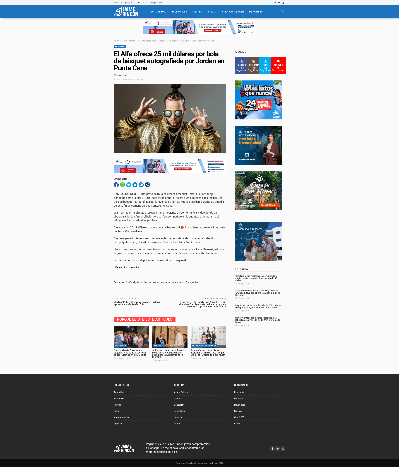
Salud (116, 411)
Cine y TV (239, 417)
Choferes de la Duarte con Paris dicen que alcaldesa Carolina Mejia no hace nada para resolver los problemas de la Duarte (202, 304)
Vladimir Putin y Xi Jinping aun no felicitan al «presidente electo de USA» (137, 303)
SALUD (212, 11)
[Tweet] (128, 184)
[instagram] (283, 2)
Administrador (122, 75)
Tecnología (179, 411)
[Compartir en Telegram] (134, 184)
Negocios (238, 398)
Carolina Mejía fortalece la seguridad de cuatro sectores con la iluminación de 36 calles (130, 352)
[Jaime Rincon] (127, 448)
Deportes (256, 11)
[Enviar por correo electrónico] (141, 184)
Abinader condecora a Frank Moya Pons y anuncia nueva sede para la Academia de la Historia (167, 354)
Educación (179, 405)
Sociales (238, 411)
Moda (177, 423)
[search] (282, 11)
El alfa (128, 282)
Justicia (178, 417)
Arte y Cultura (181, 392)
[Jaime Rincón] (129, 11)
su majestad (177, 282)
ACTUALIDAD (158, 11)
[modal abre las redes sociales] (147, 184)
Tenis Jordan (192, 282)
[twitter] (279, 2)
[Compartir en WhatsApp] (122, 184)
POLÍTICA (197, 11)
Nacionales (120, 46)
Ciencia (177, 398)
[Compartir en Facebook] (116, 184)
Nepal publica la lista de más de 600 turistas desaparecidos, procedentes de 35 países (258, 306)
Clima (237, 423)
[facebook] (275, 2)
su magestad (163, 282)
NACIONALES (179, 11)
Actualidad (197, 345)
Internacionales (233, 11)
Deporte (118, 423)
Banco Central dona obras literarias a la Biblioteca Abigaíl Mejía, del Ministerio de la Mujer (208, 352)
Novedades (239, 405)
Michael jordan (148, 282)
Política (117, 405)
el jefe (136, 282)
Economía (239, 392)
